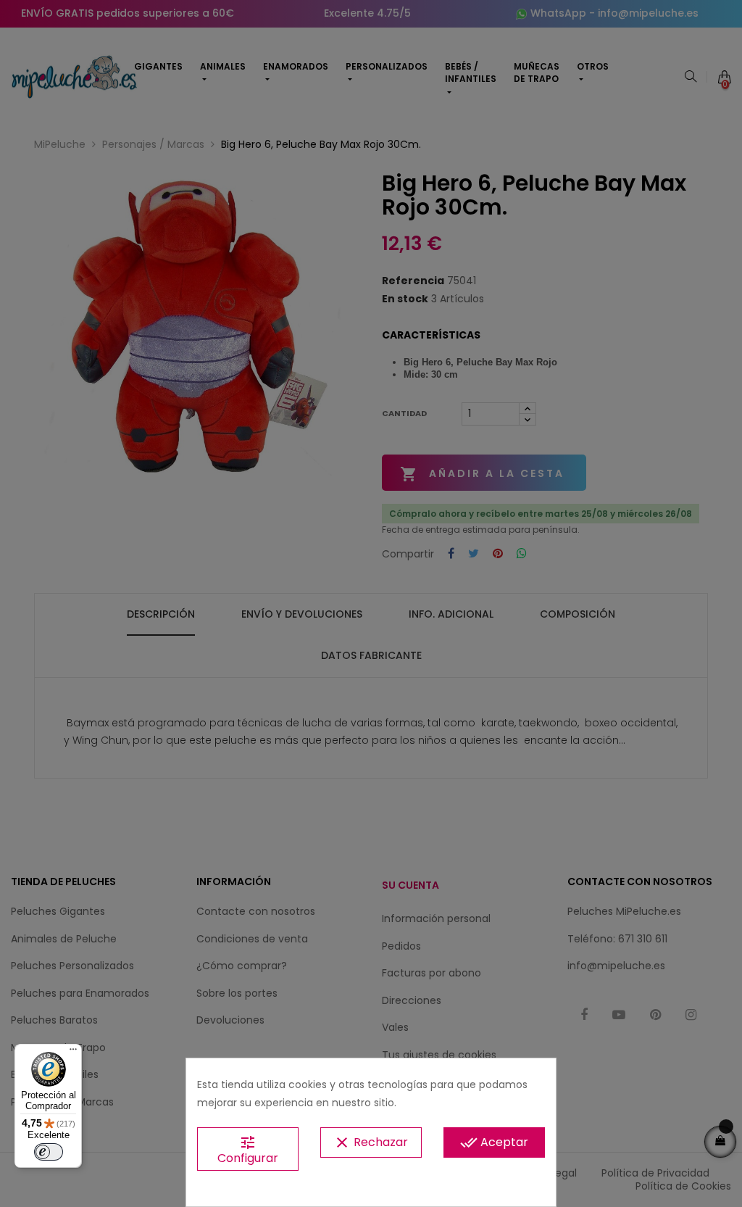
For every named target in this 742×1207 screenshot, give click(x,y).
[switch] (48, 1152)
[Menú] (73, 1052)
